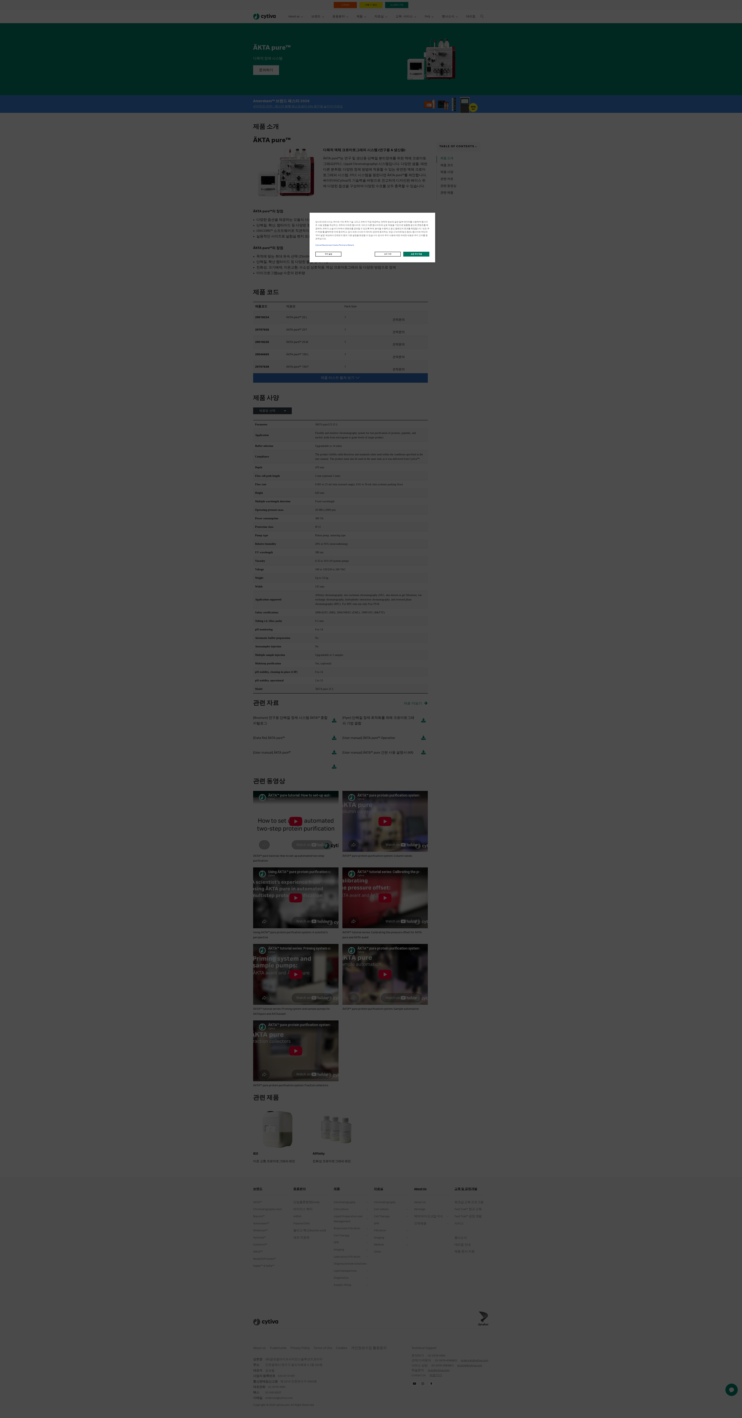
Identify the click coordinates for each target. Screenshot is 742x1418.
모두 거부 (387, 254)
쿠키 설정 (328, 254)
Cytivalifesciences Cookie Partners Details (334, 245)
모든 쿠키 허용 (416, 254)
